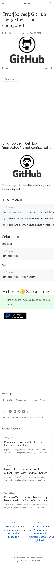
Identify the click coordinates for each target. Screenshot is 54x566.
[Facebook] (15, 411)
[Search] (50, 3)
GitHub (42, 400)
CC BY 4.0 (28, 417)
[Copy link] (27, 411)
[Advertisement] (27, 108)
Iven (6, 68)
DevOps (9, 393)
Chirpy (23, 560)
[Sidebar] (3, 3)
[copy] (50, 207)
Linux (35, 400)
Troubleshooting (23, 400)
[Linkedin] (23, 411)
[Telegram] (19, 411)
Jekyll (37, 560)
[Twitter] (10, 411)
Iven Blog (21, 558)
